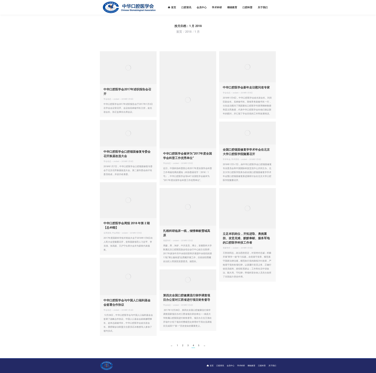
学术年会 (226, 159)
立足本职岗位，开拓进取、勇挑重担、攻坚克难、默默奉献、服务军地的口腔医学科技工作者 (246, 238)
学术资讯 (235, 159)
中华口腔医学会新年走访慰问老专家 (246, 87)
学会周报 (116, 233)
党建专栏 (167, 240)
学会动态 (107, 99)
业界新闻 (107, 233)
